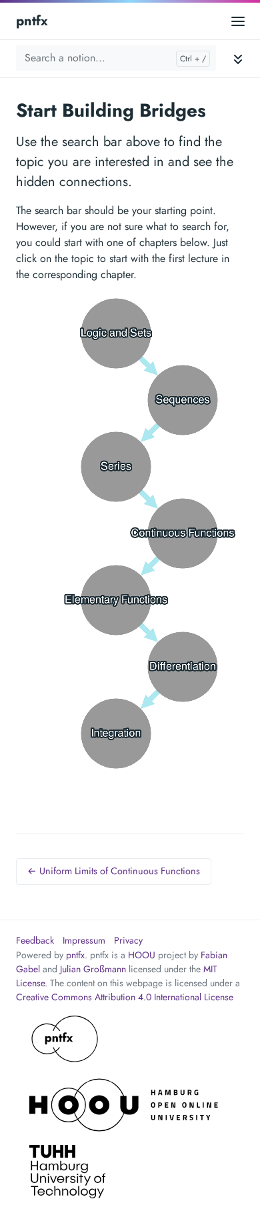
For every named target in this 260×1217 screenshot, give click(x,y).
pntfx (32, 21)
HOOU (141, 955)
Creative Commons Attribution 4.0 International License (124, 997)
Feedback (35, 940)
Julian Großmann (93, 969)
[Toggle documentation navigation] (238, 58)
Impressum (84, 940)
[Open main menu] (238, 21)
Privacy (128, 940)
